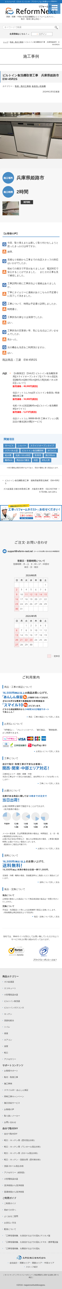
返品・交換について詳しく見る (47, 917)
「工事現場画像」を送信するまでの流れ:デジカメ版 (27, 1235)
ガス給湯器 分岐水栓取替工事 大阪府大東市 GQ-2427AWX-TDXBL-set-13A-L (30, 490)
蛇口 (6, 1053)
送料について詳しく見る (50, 882)
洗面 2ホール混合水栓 (14, 1166)
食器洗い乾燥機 (39, 86)
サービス (9, 445)
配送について (10, 1229)
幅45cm (8, 460)
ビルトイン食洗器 (12, 1001)
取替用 (38, 455)
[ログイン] (41, 34)
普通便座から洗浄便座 (14, 1192)
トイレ (7, 1027)
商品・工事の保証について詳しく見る (44, 717)
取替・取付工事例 (16, 42)
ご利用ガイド (10, 1203)
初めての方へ (10, 1210)
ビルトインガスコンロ (14, 1007)
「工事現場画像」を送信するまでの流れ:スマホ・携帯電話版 (31, 1242)
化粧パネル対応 (23, 455)
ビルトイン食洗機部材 (32, 450)
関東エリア (25, 1263)
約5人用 (46, 460)
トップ (5, 42)
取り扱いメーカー (12, 1116)
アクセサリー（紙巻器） (15, 1172)
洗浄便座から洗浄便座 (14, 1185)
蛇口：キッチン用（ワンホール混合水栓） (23, 1147)
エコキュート (10, 988)
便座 (6, 1033)
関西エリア (37, 1263)
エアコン (8, 1040)
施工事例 (8, 1083)
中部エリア (49, 1263)
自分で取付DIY (10, 1134)
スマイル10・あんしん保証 (16, 1090)
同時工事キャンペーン (14, 1096)
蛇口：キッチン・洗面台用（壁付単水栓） (23, 1159)
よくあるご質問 (11, 1216)
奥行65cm (50, 455)
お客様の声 (9, 1109)
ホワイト (52, 450)
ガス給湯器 (9, 982)
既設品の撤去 (23, 460)
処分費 (8, 455)
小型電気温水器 (11, 995)
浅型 (36, 460)
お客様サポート (11, 1071)
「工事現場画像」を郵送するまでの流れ (22, 1248)
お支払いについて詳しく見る (48, 751)
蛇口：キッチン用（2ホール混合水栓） (21, 1153)
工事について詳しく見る (50, 783)
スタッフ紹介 (32, 1267)
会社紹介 (14, 1263)
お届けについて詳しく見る (49, 848)
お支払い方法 (10, 1223)
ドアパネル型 (11, 450)
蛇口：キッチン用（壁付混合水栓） (20, 1140)
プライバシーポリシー (24, 1275)
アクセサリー (10, 1059)
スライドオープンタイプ (42, 445)
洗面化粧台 (9, 1020)
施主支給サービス (12, 1103)
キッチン (8, 1014)
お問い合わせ (10, 1122)
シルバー (22, 445)
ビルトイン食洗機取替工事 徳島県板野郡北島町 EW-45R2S (32, 482)
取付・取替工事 (11, 1077)
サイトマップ (10, 1275)
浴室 (6, 1046)
